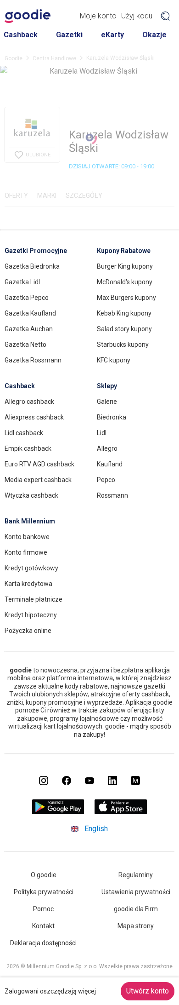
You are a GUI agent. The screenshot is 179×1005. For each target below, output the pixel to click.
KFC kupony (113, 360)
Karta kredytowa (28, 583)
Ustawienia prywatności (135, 892)
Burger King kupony (125, 266)
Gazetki (69, 34)
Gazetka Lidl (22, 282)
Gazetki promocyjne (36, 250)
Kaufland (110, 464)
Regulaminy (135, 875)
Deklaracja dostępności (43, 943)
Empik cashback (28, 448)
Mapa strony (135, 926)
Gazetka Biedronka (32, 266)
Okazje (154, 34)
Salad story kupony (124, 329)
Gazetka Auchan (29, 329)
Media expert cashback (38, 479)
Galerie (107, 401)
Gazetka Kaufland (30, 313)
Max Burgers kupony (126, 297)
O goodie (43, 875)
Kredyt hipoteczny (31, 615)
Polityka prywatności (43, 892)
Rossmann (112, 495)
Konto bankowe (27, 536)
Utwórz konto (147, 991)
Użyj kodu (136, 15)
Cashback (21, 34)
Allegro (107, 448)
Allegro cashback (29, 401)
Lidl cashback (24, 432)
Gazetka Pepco (27, 297)
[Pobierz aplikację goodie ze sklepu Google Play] (58, 811)
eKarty (112, 34)
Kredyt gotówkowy (31, 568)
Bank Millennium (30, 521)
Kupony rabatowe (124, 250)
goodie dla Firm (136, 909)
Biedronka (111, 417)
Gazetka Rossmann (33, 360)
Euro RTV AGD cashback (39, 464)
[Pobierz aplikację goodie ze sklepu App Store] (121, 811)
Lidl (101, 432)
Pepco (106, 479)
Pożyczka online (28, 630)
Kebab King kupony (124, 313)
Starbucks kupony (123, 344)
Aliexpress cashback (34, 417)
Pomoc (43, 909)
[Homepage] (27, 16)
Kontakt (43, 926)
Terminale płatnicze (33, 599)
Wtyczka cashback (31, 495)
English (96, 828)
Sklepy (107, 386)
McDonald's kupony (124, 282)
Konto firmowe (26, 552)
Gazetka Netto (25, 344)
